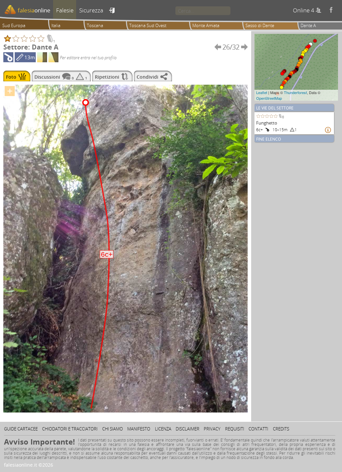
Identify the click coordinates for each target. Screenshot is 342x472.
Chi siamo (112, 429)
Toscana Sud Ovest (147, 25)
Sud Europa (13, 25)
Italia (55, 25)
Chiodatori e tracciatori (70, 429)
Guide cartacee (21, 429)
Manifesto (138, 429)
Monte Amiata (205, 25)
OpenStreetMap (269, 98)
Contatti (258, 429)
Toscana (95, 25)
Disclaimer (187, 429)
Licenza (163, 429)
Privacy (212, 429)
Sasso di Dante (259, 25)
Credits (281, 429)
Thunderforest (295, 92)
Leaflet (261, 92)
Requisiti (234, 429)
